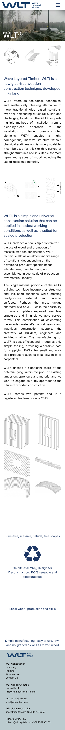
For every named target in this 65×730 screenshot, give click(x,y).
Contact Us (12, 677)
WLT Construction (15, 663)
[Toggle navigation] (58, 5)
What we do (12, 674)
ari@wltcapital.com (16, 712)
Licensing (11, 667)
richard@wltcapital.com (18, 722)
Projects (10, 670)
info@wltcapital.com (17, 702)
